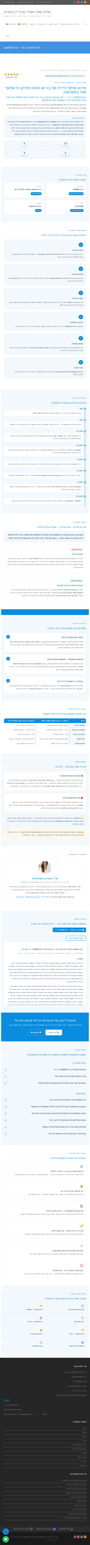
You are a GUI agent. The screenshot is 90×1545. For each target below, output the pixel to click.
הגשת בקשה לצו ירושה (79, 1509)
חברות (84, 1436)
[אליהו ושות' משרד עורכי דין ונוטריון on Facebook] (74, 2)
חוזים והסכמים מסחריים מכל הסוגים (74, 1480)
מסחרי (84, 1432)
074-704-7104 (8, 2)
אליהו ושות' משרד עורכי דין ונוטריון (27, 12)
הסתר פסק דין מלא (76, 938)
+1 (7, 1405)
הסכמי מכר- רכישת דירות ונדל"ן (76, 1485)
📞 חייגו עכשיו (54, 1032)
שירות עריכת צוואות (80, 1505)
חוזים (84, 1428)
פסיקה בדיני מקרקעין (64, 70)
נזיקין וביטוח (82, 1466)
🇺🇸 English (10, 24)
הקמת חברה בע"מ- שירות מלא (76, 1489)
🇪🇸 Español (23, 24)
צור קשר (33, 24)
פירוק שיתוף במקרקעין (79, 1449)
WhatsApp (20, 897)
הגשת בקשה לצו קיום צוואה (77, 1514)
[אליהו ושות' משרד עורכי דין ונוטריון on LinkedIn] (81, 2)
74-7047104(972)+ (76, 1372)
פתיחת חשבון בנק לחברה (78, 1497)
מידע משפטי (42, 24)
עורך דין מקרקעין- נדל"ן (79, 1445)
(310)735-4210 (13, 1405)
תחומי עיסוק (53, 24)
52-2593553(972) (77, 1377)
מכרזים (84, 1461)
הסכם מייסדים (81, 1501)
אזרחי (84, 1441)
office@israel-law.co (24, 2)
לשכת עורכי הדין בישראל (29, 882)
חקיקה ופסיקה (77, 70)
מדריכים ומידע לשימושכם (69, 24)
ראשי (7, 36)
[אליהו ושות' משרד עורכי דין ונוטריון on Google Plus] (78, 2)
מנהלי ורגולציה (81, 1457)
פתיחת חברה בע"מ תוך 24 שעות (75, 1493)
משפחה (83, 1453)
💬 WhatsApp (36, 1032)
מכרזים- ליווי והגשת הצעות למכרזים (75, 1518)
